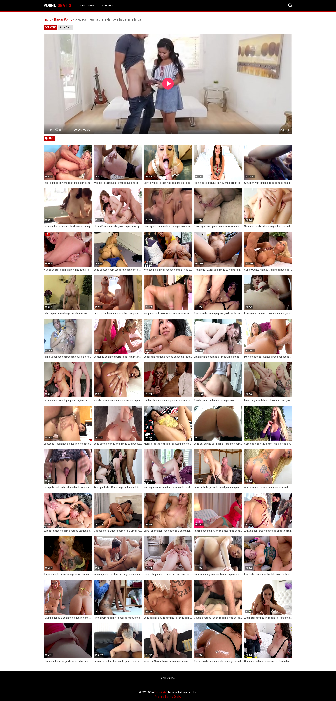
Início (47, 19)
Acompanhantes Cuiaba (168, 696)
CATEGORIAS (107, 5)
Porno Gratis (87, 5)
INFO (51, 138)
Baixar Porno (63, 19)
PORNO (57, 5)
